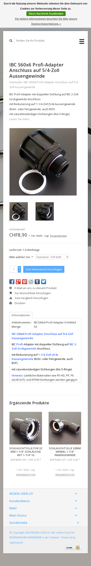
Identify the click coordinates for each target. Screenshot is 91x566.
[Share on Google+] (18, 281)
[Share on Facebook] (11, 281)
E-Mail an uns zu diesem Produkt (35, 288)
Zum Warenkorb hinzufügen (44, 269)
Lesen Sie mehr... (20, 119)
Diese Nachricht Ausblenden (46, 13)
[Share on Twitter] (43, 281)
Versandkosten (58, 235)
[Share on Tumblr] (37, 281)
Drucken (19, 303)
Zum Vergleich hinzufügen (31, 298)
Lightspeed (16, 542)
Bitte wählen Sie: (21, 257)
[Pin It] (24, 281)
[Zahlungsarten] (69, 547)
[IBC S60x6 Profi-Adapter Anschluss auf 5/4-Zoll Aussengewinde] (43, 161)
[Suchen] (11, 41)
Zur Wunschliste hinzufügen (32, 293)
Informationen (21, 315)
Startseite (15, 82)
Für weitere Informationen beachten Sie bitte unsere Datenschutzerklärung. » (46, 21)
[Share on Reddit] (30, 281)
